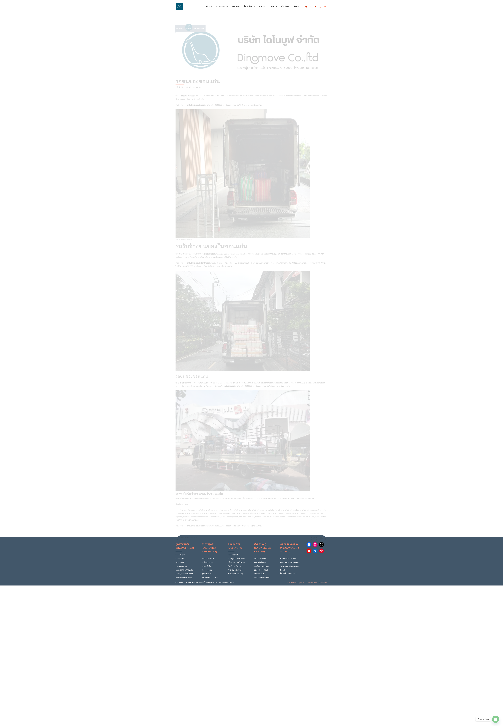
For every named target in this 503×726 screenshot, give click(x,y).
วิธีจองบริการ (180, 555)
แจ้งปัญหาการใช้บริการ (184, 574)
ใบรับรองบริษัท (312, 583)
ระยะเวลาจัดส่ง (181, 566)
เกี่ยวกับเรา (285, 6)
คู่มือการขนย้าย (260, 559)
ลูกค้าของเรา (206, 574)
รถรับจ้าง (308, 254)
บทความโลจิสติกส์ (261, 570)
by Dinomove (199, 29)
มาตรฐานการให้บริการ (236, 559)
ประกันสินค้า (180, 562)
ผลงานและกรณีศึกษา (262, 578)
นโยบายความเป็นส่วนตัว (237, 562)
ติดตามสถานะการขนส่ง (184, 570)
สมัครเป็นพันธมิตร (235, 570)
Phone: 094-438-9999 (288, 559)
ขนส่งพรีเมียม (207, 566)
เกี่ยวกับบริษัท (233, 555)
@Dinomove (275, 386)
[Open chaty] (495, 719)
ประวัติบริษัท (292, 583)
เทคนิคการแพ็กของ (261, 566)
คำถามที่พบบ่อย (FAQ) (184, 578)
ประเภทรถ (236, 6)
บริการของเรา (222, 6)
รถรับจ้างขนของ (192, 87)
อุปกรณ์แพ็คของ (260, 562)
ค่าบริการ (263, 6)
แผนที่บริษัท (323, 583)
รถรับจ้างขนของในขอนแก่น (197, 526)
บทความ (273, 6)
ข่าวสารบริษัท (259, 574)
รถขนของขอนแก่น (198, 81)
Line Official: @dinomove (289, 562)
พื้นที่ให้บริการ (249, 6)
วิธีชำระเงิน (180, 559)
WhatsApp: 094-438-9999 (289, 566)
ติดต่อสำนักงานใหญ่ (235, 574)
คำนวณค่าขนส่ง (208, 559)
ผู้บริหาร (301, 583)
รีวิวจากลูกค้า (207, 570)
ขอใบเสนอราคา (208, 562)
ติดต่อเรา (297, 6)
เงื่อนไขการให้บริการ (235, 566)
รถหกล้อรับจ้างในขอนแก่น (201, 499)
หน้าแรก (209, 6)
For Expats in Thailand (210, 578)
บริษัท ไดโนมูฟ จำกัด (183, 254)
